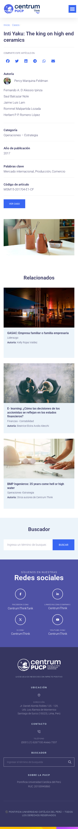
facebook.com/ (20, 605)
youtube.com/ (57, 630)
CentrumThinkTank (20, 608)
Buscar (63, 544)
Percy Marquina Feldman (31, 81)
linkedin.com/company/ (57, 605)
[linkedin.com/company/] (57, 594)
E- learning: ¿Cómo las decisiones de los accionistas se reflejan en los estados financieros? (33, 412)
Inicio (7, 25)
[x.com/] (20, 619)
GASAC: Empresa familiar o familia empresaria (38, 333)
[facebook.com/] (20, 594)
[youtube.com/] (57, 619)
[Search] (69, 762)
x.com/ (20, 630)
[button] (72, 9)
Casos (15, 25)
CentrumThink (57, 608)
